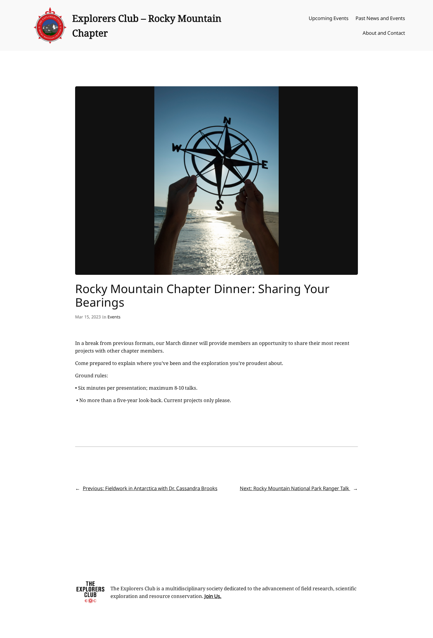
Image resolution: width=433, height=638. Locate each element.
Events (114, 317)
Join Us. (213, 596)
